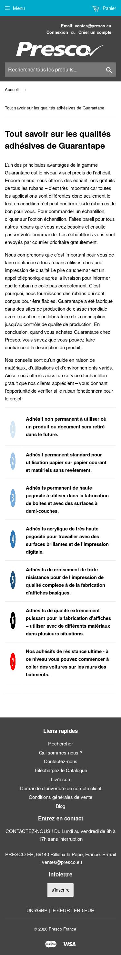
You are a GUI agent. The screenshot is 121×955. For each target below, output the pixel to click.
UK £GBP (37, 910)
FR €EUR (84, 910)
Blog (60, 805)
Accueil (12, 89)
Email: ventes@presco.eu (86, 26)
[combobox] (60, 69)
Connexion (57, 32)
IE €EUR (61, 910)
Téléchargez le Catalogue (60, 770)
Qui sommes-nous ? (60, 752)
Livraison (60, 779)
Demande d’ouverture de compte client (60, 788)
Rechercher (60, 743)
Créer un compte (94, 32)
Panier (108, 8)
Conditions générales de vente (60, 796)
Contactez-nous (60, 761)
